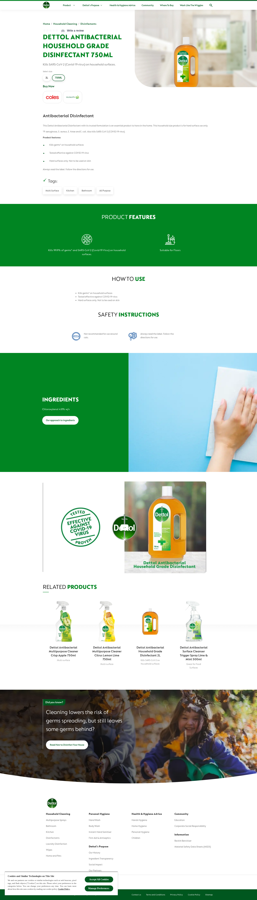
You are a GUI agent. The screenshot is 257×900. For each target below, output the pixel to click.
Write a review (75, 30)
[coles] (52, 97)
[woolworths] (72, 97)
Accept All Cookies (99, 879)
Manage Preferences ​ (99, 888)
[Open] (211, 5)
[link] (55, 30)
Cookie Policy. (64, 889)
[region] (61, 883)
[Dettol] (46, 5)
